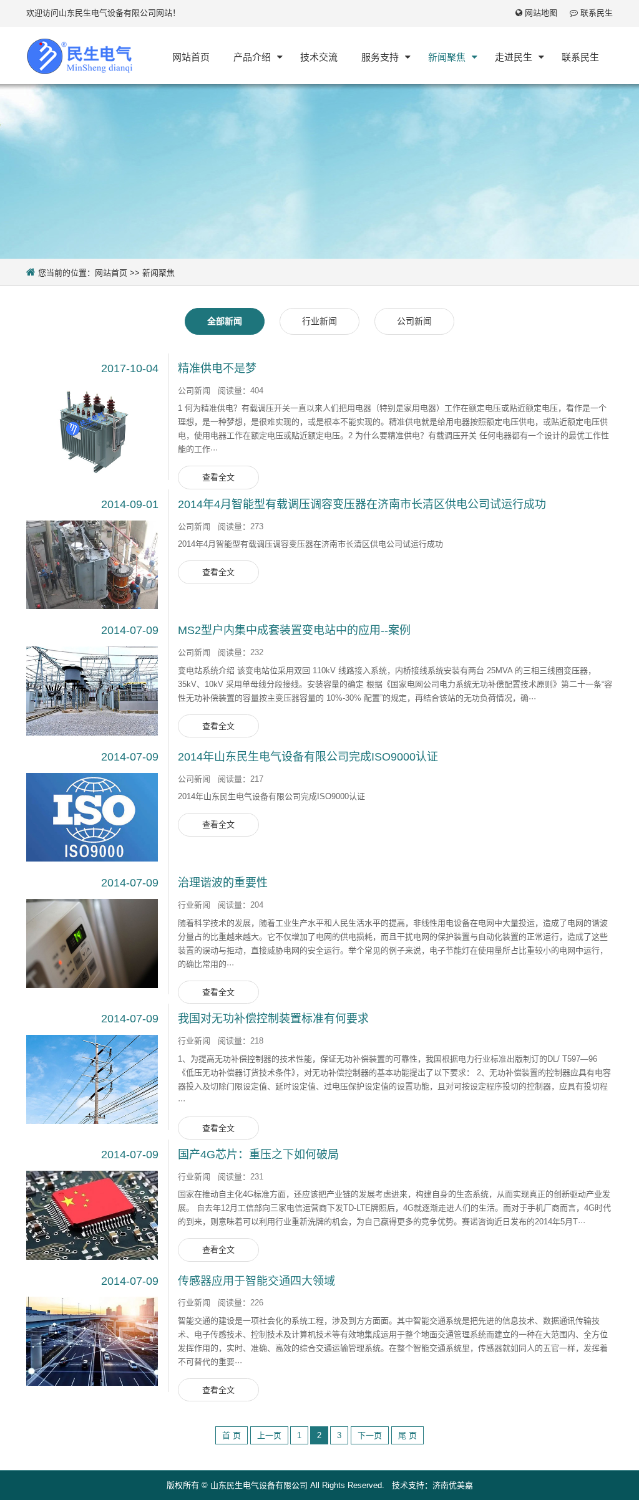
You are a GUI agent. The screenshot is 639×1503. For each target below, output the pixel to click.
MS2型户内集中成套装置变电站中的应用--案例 (294, 630)
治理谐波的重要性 (223, 882)
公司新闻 (414, 321)
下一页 (370, 1435)
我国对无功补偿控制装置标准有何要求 (273, 1018)
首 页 (231, 1435)
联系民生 (596, 12)
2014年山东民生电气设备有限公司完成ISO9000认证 (308, 757)
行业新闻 (319, 321)
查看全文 (218, 477)
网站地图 (541, 12)
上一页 (269, 1435)
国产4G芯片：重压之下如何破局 (258, 1154)
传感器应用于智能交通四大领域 (256, 1281)
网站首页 (111, 272)
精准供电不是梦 (217, 368)
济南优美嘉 (452, 1485)
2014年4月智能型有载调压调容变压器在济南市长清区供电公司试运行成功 (362, 504)
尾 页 (407, 1435)
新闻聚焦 (158, 272)
